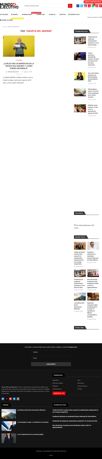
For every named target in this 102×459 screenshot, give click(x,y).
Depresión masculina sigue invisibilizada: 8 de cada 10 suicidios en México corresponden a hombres (92, 309)
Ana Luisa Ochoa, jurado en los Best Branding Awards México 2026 (93, 77)
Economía (14, 14)
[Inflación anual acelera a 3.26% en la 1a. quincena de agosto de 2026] (80, 108)
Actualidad (4, 14)
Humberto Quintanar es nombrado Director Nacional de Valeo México (92, 256)
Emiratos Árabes (57, 383)
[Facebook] (77, 5)
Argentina (55, 380)
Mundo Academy (7, 19)
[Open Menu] (100, 5)
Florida (79, 389)
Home (51, 455)
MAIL (63, 393)
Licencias (52, 14)
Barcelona (80, 383)
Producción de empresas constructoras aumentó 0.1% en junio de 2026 (93, 41)
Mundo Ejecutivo (13, 72)
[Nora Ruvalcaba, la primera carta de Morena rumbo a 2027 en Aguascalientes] (93, 273)
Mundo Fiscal (75, 14)
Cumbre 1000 (40, 14)
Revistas (63, 14)
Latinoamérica (56, 389)
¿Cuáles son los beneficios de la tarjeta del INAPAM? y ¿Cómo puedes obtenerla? (18, 66)
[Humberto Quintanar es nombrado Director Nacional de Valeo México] (93, 246)
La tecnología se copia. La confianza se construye (33, 422)
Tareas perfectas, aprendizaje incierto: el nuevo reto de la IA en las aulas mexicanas (93, 59)
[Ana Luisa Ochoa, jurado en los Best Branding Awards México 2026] (80, 76)
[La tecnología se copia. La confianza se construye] (8, 426)
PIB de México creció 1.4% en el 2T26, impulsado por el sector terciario (93, 93)
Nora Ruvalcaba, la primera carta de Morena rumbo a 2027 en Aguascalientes (92, 283)
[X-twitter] (6, 398)
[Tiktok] (96, 5)
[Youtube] (89, 5)
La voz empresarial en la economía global (30, 434)
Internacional (27, 13)
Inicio (4, 26)
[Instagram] (85, 5)
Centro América (82, 386)
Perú (78, 380)
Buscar (70, 6)
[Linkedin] (14, 398)
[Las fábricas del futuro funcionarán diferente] (80, 297)
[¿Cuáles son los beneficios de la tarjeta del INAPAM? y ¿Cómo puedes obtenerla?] (19, 46)
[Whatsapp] (93, 5)
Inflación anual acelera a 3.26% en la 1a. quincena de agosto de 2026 (93, 109)
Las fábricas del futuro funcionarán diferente (79, 306)
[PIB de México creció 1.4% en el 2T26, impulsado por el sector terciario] (80, 92)
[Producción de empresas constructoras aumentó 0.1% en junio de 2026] (80, 40)
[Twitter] (81, 5)
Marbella (55, 386)
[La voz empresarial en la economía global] (8, 438)
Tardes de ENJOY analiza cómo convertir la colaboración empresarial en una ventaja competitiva (79, 258)
